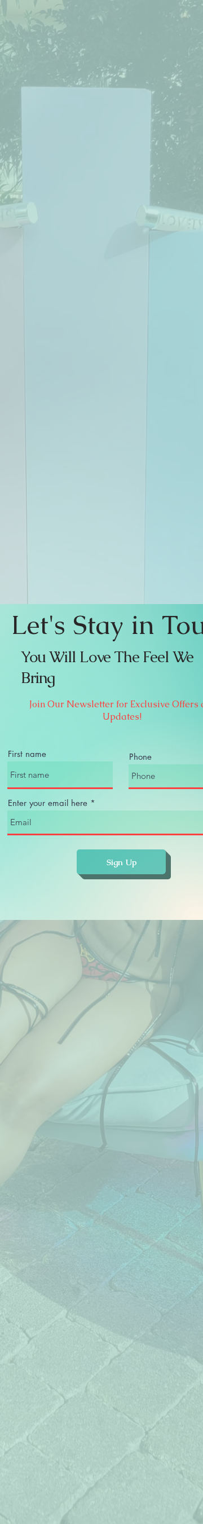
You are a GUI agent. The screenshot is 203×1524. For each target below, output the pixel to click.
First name (27, 754)
